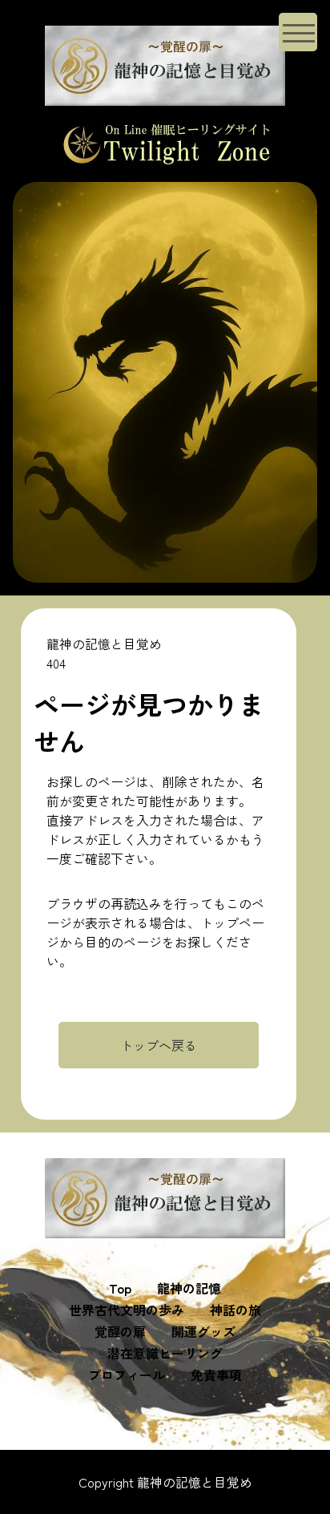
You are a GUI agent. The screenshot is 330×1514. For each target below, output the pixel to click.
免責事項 (216, 1374)
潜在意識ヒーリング (165, 1353)
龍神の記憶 (189, 1288)
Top (120, 1288)
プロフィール (126, 1374)
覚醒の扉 (120, 1331)
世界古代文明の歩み (126, 1309)
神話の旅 (235, 1309)
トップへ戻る (158, 1045)
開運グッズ (203, 1331)
